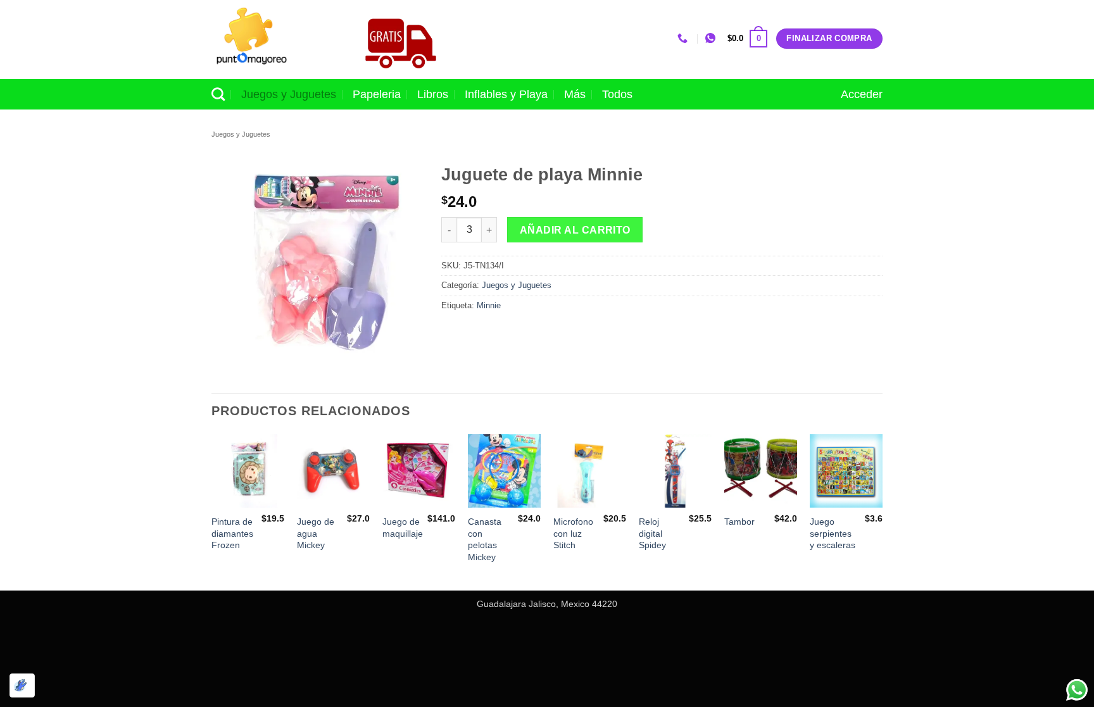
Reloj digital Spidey (652, 533)
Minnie (489, 305)
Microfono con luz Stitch (573, 533)
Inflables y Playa (506, 94)
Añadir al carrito (575, 230)
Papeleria (377, 94)
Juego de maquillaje (402, 527)
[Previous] (212, 511)
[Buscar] (218, 94)
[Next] (881, 511)
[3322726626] (684, 38)
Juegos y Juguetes (288, 94)
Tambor (739, 521)
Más (575, 94)
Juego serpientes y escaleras (832, 533)
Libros (432, 94)
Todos (617, 94)
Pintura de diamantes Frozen (232, 533)
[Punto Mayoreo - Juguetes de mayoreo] (274, 39)
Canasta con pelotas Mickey (484, 539)
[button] (747, 38)
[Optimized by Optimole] (22, 685)
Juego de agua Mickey (315, 533)
